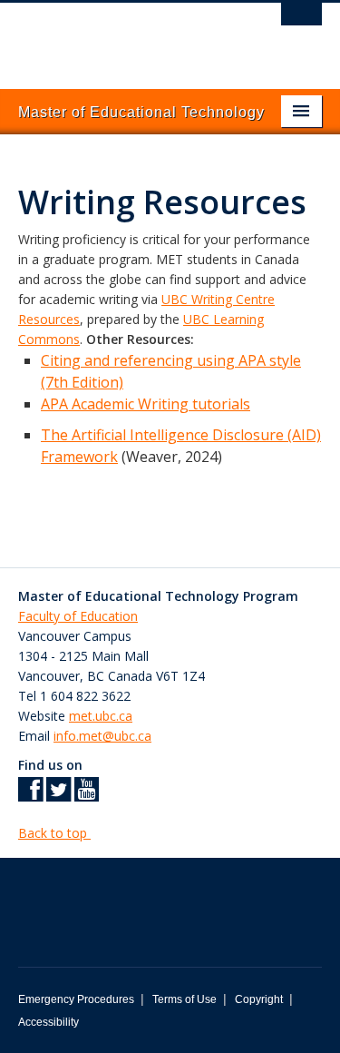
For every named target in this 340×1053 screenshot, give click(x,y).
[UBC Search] (301, 23)
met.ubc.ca (100, 715)
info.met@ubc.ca (102, 735)
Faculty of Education (78, 616)
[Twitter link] (58, 794)
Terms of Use (184, 999)
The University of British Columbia (124, 37)
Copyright (259, 999)
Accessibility (48, 1022)
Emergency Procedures (76, 999)
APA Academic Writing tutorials (145, 404)
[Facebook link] (30, 794)
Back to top (54, 832)
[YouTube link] (86, 794)
